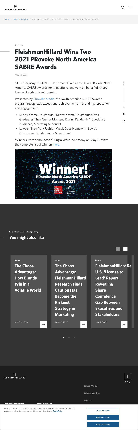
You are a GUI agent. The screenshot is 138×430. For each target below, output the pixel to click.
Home (6, 19)
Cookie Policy (57, 411)
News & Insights (20, 19)
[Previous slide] (118, 249)
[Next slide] (125, 249)
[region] (69, 417)
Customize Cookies (103, 411)
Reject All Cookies (102, 418)
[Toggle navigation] (132, 7)
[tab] (63, 337)
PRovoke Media (43, 99)
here (56, 144)
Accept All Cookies (103, 424)
